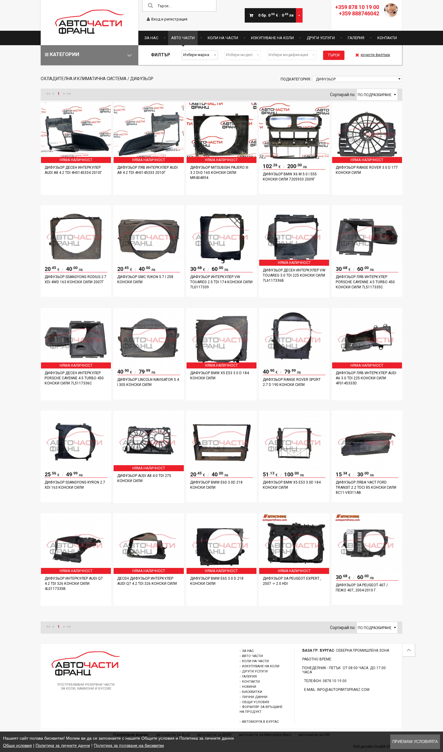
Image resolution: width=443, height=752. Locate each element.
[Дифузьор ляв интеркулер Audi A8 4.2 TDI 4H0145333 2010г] (149, 161)
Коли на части (223, 38)
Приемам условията (415, 741)
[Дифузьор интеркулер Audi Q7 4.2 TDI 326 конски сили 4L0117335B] (76, 572)
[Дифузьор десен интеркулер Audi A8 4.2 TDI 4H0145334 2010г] (76, 161)
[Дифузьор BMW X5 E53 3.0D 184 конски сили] (294, 469)
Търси (334, 55)
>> (69, 94)
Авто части (183, 38)
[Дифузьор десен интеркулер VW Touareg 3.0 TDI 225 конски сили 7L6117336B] (294, 264)
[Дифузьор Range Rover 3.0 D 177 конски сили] (367, 161)
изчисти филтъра (375, 55)
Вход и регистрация (169, 19)
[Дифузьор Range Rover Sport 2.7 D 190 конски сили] (294, 366)
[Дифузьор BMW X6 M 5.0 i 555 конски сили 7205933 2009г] (294, 161)
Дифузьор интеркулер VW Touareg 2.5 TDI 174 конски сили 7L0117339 (221, 282)
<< (48, 94)
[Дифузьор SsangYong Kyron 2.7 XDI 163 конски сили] (76, 469)
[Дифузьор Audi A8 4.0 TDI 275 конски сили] (149, 469)
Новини (249, 687)
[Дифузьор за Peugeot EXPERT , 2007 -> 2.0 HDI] (294, 572)
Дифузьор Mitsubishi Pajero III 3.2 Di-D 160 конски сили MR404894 (219, 172)
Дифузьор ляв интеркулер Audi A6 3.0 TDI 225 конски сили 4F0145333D (366, 378)
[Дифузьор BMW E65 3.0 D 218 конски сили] (221, 572)
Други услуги (321, 38)
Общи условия (255, 702)
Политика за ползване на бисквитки (129, 745)
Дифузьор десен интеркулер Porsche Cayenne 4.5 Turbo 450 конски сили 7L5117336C (74, 378)
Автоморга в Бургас (260, 722)
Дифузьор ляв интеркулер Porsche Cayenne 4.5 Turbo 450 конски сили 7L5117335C (365, 282)
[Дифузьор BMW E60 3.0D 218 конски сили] (221, 469)
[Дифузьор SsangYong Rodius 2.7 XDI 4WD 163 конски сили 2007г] (76, 264)
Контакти (387, 38)
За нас (151, 38)
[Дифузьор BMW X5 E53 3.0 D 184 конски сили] (221, 366)
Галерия (356, 38)
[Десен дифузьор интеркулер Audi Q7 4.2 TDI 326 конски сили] (149, 572)
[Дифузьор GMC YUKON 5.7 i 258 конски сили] (149, 264)
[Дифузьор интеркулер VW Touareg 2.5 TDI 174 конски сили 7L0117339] (221, 264)
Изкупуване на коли (272, 38)
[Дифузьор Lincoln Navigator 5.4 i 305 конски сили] (149, 366)
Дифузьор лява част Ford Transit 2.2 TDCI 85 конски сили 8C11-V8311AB (366, 487)
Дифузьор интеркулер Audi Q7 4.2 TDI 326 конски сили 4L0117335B (74, 583)
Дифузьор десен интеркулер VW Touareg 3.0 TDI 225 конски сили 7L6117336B (294, 275)
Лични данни (254, 697)
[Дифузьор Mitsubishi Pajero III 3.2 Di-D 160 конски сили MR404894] (221, 161)
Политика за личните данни (63, 745)
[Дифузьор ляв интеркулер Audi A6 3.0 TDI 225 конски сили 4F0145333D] (367, 366)
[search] (150, 6)
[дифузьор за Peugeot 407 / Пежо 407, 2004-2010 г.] (367, 572)
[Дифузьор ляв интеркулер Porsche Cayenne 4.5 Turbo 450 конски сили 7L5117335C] (367, 264)
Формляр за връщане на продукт (261, 709)
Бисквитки (252, 692)
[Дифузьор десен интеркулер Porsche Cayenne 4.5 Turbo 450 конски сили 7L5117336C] (76, 366)
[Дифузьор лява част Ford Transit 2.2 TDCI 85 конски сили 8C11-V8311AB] (367, 469)
